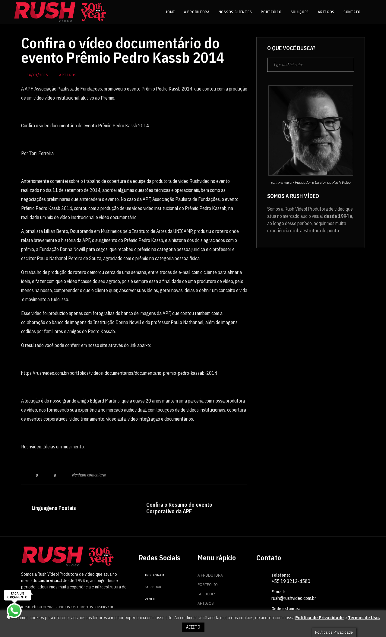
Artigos (206, 603)
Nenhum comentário (89, 475)
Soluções (207, 594)
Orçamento (209, 612)
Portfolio (208, 584)
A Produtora (210, 575)
